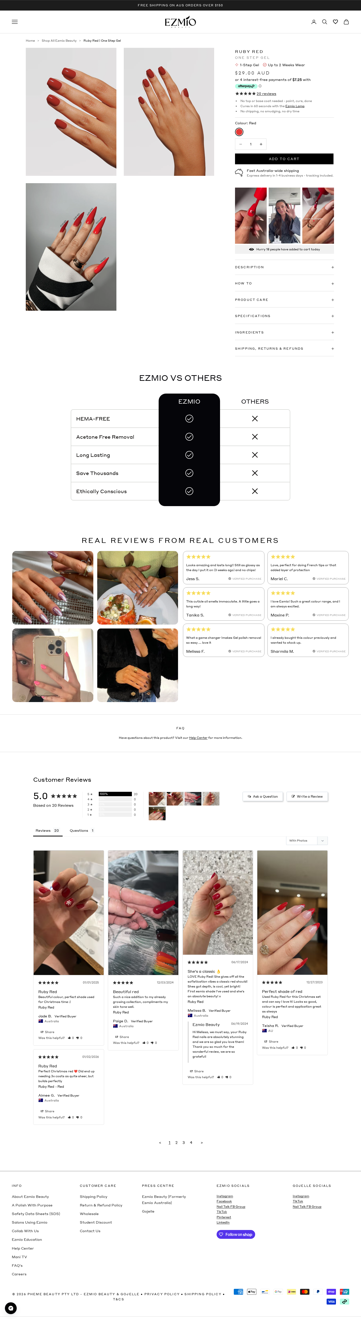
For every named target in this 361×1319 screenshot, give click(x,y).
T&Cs (118, 1299)
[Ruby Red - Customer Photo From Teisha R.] (157, 813)
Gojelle (148, 1211)
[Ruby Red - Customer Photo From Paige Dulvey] (193, 799)
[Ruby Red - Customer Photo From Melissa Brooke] (211, 799)
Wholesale (89, 1213)
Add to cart (284, 159)
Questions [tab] (79, 830)
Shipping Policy (93, 1196)
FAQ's (17, 1265)
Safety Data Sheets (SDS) (36, 1213)
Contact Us (90, 1231)
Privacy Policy (162, 1294)
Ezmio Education (27, 1239)
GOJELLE (130, 1294)
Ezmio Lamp (295, 106)
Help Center (198, 738)
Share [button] (49, 1032)
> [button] (202, 1142)
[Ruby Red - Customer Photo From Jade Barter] (157, 799)
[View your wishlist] (335, 22)
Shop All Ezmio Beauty (59, 40)
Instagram (225, 1196)
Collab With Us (25, 1231)
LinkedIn (223, 1222)
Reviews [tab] (43, 830)
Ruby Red (46, 1007)
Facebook (224, 1201)
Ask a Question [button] (265, 796)
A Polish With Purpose (32, 1205)
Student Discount (96, 1222)
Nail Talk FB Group (231, 1206)
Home (30, 40)
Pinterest (224, 1217)
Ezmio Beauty (99, 1294)
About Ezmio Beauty (30, 1196)
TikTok (222, 1212)
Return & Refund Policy (101, 1205)
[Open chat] (11, 1308)
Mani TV (19, 1257)
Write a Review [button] (310, 796)
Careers (19, 1274)
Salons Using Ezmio (29, 1222)
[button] (71, 1038)
